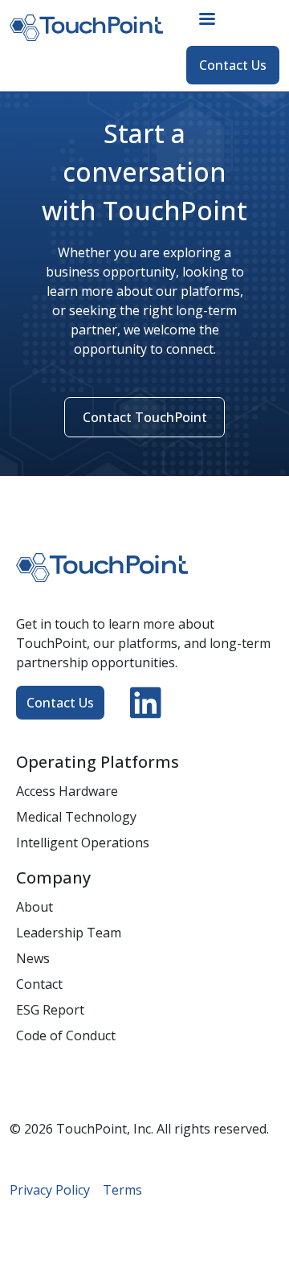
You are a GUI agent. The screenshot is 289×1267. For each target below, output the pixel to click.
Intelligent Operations (82, 842)
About (34, 906)
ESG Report (50, 1009)
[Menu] (206, 20)
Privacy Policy (50, 1190)
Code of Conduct (66, 1035)
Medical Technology (76, 816)
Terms (122, 1190)
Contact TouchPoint (145, 417)
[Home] (93, 27)
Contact (39, 984)
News (33, 958)
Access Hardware (67, 791)
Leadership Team (68, 932)
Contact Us (233, 65)
